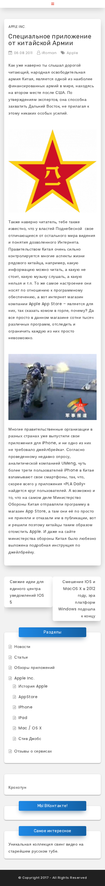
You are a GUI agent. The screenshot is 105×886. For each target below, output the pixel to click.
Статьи (21, 657)
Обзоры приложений (34, 667)
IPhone (25, 707)
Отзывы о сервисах (33, 751)
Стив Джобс (29, 738)
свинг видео (66, 844)
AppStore (28, 697)
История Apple (33, 686)
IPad (22, 717)
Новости (22, 646)
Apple (72, 52)
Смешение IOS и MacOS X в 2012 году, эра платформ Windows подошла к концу (76, 599)
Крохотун (17, 787)
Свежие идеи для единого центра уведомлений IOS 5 (27, 592)
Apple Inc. (17, 26)
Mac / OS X (30, 728)
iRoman (49, 52)
